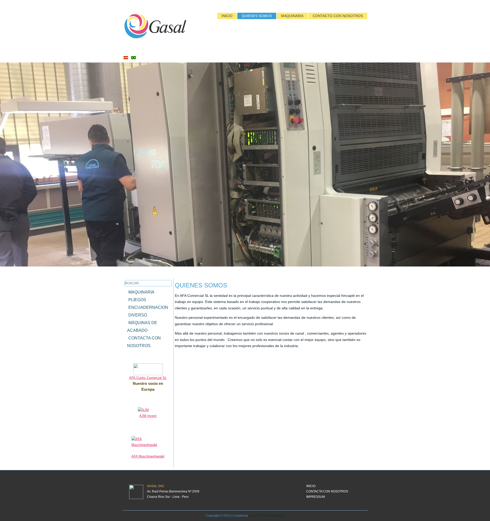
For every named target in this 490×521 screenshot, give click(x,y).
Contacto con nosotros (338, 16)
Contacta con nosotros (144, 342)
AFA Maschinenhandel (147, 456)
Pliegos (137, 300)
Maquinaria (292, 16)
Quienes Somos (257, 16)
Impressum (315, 497)
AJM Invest (147, 416)
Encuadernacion (148, 307)
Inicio (227, 16)
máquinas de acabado (142, 327)
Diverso (137, 315)
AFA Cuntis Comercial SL (148, 378)
